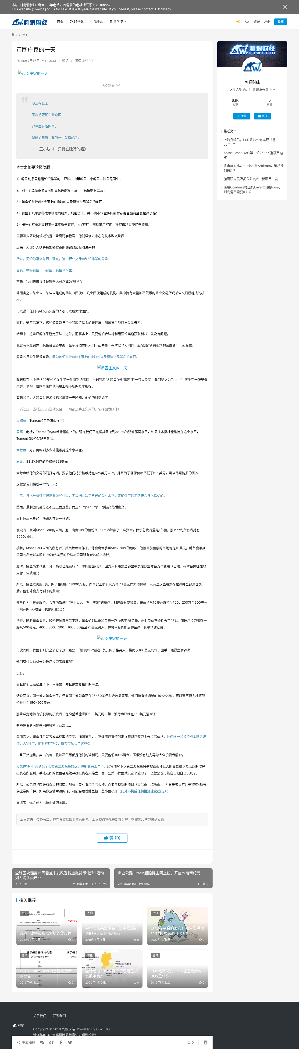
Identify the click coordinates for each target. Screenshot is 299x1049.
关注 (244, 116)
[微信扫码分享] (42, 1042)
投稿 (281, 21)
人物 (90, 913)
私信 (264, 116)
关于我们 (39, 1016)
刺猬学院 (116, 21)
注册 (267, 21)
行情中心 (96, 21)
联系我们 (59, 1016)
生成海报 (28, 1042)
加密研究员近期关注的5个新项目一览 (251, 179)
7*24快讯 (77, 21)
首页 (60, 21)
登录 (256, 21)
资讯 (65, 61)
